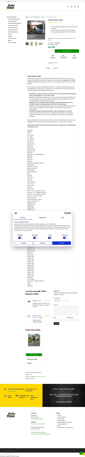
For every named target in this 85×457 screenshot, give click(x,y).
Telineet (10, 34)
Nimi (55, 317)
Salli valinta (42, 243)
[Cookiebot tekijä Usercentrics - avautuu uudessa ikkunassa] (65, 213)
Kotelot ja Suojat (12, 38)
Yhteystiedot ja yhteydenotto (38, 432)
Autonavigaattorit (12, 21)
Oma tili (60, 415)
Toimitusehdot (61, 420)
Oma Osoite (61, 418)
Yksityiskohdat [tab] (42, 217)
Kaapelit (10, 36)
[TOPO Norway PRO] (34, 340)
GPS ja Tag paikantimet (13, 19)
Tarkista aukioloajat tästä (37, 424)
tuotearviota (57, 22)
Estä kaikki (23, 243)
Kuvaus (48, 68)
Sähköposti (70, 317)
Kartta (40, 376)
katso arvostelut (12, 391)
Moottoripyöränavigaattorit (14, 23)
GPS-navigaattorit (12, 17)
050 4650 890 (36, 429)
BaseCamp (47, 112)
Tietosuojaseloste (62, 424)
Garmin (56, 62)
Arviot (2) (55, 68)
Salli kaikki (61, 243)
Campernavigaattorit (13, 25)
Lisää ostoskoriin (67, 51)
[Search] (83, 454)
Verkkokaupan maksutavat (65, 422)
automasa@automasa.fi (37, 418)
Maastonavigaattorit (13, 31)
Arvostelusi (57, 298)
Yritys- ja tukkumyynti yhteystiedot (40, 434)
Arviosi (56, 304)
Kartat (9, 40)
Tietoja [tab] (62, 217)
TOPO (44, 376)
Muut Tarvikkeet (12, 42)
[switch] (35, 238)
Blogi (59, 425)
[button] (78, 6)
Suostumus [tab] (22, 217)
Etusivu (27, 17)
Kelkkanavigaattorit (13, 29)
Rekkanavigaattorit (12, 27)
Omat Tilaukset (62, 417)
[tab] (48, 68)
